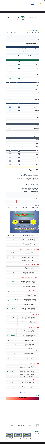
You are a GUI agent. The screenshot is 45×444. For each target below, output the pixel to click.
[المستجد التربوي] (38, 3)
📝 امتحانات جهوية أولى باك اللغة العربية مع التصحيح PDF (11, 201)
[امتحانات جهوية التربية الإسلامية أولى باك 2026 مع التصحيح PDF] (18, 435)
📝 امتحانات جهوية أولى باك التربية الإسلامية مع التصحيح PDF (23, 201)
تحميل (13, 239)
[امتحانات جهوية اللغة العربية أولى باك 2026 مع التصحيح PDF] (9, 435)
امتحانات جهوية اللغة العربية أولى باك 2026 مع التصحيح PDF (9, 438)
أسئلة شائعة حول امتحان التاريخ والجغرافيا (34, 40)
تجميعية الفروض (37, 395)
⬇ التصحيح (10, 78)
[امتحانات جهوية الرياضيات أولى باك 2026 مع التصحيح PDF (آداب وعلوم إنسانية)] (27, 435)
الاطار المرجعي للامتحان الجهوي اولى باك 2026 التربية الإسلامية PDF (35, 433)
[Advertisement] (15, 6)
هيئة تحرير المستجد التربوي (25, 19)
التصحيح (15, 299)
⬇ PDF (19, 61)
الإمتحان (17, 299)
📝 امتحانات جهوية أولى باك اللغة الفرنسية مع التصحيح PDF (34, 201)
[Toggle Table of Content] (38, 400)
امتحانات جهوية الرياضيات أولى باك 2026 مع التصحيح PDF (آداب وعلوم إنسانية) (27, 438)
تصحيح (12, 252)
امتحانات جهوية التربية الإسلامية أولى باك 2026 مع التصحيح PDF (18, 438)
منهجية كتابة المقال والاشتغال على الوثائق (34, 39)
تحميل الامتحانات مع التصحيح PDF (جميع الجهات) (33, 38)
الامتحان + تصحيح (13, 382)
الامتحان (14, 252)
